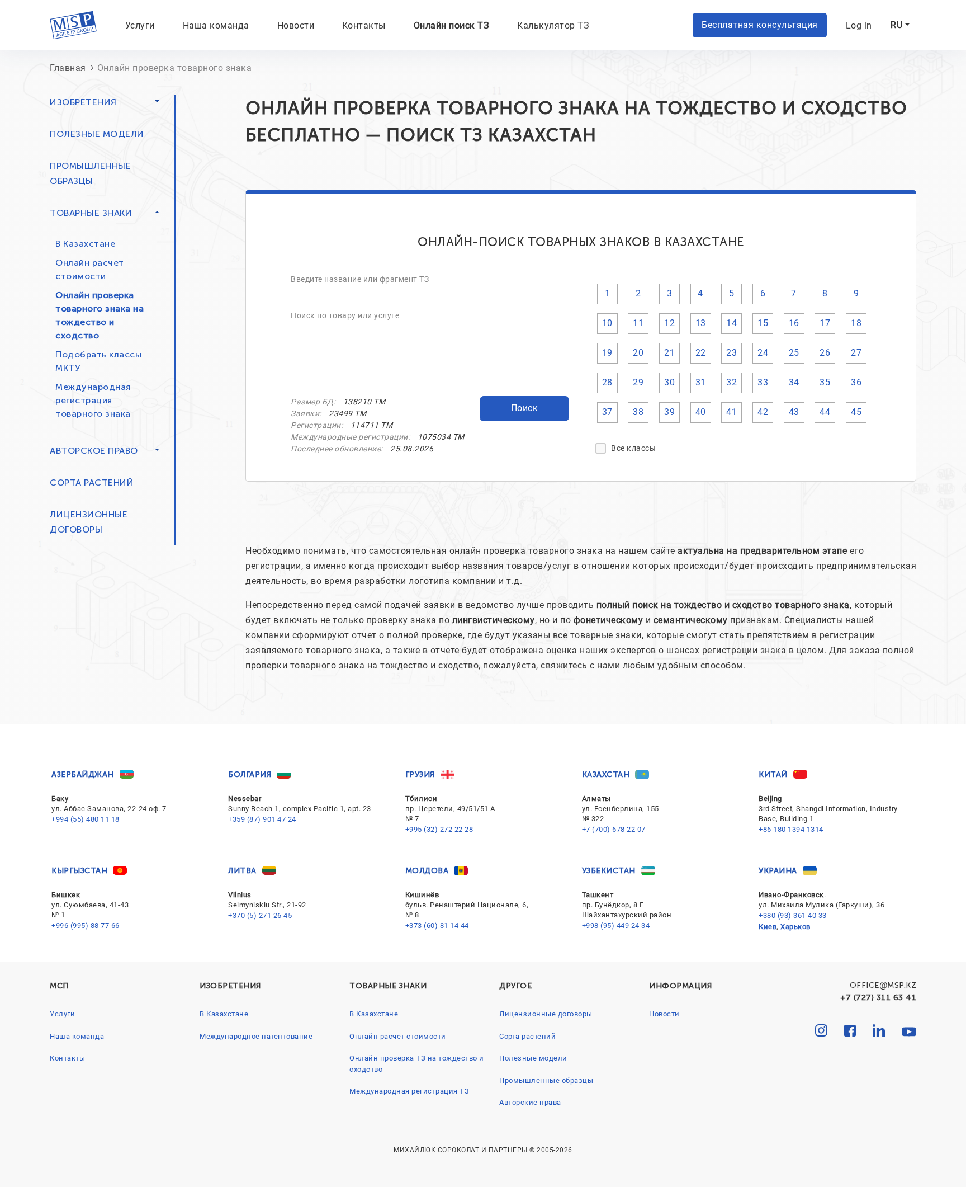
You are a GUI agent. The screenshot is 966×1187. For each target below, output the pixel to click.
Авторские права (530, 1102)
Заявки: (306, 413)
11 (638, 323)
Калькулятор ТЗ (553, 25)
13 (700, 323)
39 (669, 412)
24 (762, 352)
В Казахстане (85, 243)
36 (856, 382)
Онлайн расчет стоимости (89, 269)
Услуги (140, 25)
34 (794, 382)
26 (825, 352)
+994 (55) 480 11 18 (85, 819)
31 (700, 382)
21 (669, 352)
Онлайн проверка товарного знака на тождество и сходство (99, 315)
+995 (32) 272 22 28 (439, 829)
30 (669, 382)
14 (731, 323)
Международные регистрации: (350, 436)
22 (700, 352)
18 (856, 323)
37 (607, 412)
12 (669, 323)
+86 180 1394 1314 (791, 829)
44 (825, 412)
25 (794, 352)
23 (731, 352)
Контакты (364, 25)
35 (825, 382)
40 (700, 412)
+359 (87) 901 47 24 (262, 819)
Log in (859, 25)
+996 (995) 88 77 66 (85, 925)
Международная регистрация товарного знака (93, 400)
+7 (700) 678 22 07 (614, 829)
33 (762, 382)
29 (638, 382)
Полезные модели (97, 134)
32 (731, 382)
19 (607, 352)
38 (638, 412)
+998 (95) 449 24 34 (616, 925)
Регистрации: (317, 425)
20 (638, 352)
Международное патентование (256, 1036)
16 (794, 323)
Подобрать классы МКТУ (98, 361)
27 (856, 352)
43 (794, 412)
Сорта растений (92, 482)
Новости (296, 25)
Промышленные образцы (546, 1080)
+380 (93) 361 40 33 (793, 915)
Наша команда (216, 25)
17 (825, 323)
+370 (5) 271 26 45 (260, 915)
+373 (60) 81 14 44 (437, 925)
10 (607, 323)
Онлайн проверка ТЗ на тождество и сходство (416, 1063)
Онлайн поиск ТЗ (452, 25)
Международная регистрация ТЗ (409, 1091)
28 (607, 382)
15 (762, 323)
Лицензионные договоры (546, 1014)
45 (856, 412)
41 (731, 412)
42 (762, 412)
